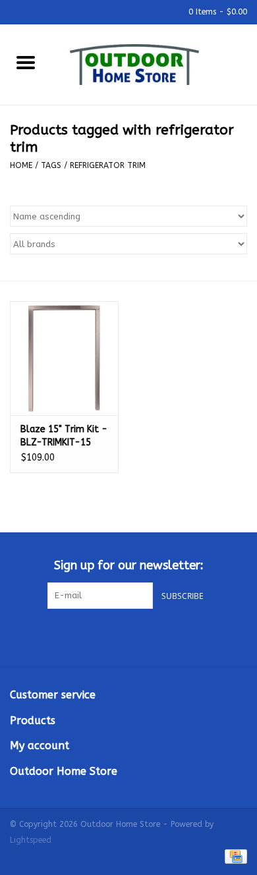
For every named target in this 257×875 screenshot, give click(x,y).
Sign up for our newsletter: (129, 566)
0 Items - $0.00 (216, 11)
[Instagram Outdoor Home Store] (152, 635)
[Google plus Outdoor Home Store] (128, 635)
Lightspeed (30, 840)
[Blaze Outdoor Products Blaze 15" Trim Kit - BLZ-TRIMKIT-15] (64, 358)
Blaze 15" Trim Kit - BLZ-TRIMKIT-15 (63, 436)
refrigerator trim (108, 165)
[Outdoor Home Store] (154, 63)
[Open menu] (25, 62)
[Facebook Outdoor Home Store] (104, 635)
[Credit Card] (233, 856)
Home (21, 165)
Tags (51, 165)
